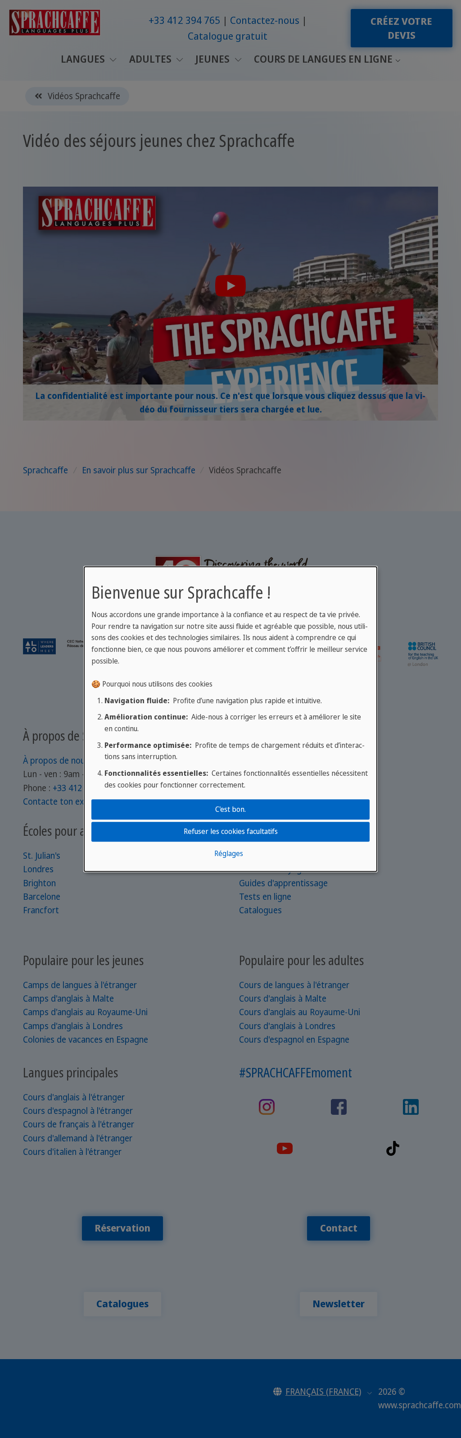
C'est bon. (230, 809)
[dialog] (230, 719)
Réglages (228, 854)
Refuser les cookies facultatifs (231, 831)
